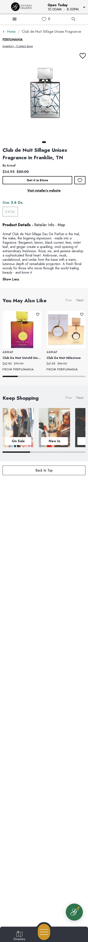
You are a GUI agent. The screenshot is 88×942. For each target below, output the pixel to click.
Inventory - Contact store (18, 46)
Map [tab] (61, 225)
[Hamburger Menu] (14, 19)
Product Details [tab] (17, 225)
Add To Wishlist (79, 180)
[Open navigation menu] (44, 932)
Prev (68, 300)
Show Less (11, 279)
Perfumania (13, 39)
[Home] (23, 7)
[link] (44, 19)
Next (79, 300)
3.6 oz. (10, 211)
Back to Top (44, 470)
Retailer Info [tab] (44, 225)
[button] (66, 7)
